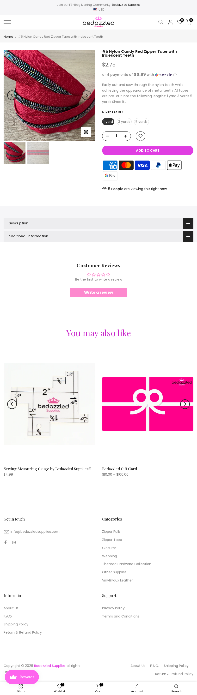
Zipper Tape (112, 539)
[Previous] (12, 95)
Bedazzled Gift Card (119, 468)
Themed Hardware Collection (126, 564)
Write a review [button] (98, 292)
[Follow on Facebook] (5, 542)
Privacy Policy (113, 608)
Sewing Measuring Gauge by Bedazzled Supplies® (47, 468)
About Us (11, 608)
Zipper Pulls (111, 531)
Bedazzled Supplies (126, 5)
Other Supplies (114, 572)
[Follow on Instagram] (14, 542)
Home (8, 36)
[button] (147, 74)
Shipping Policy (16, 624)
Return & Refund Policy (23, 632)
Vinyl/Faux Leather (117, 580)
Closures (109, 547)
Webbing (109, 556)
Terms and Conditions (120, 616)
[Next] (86, 95)
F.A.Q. (8, 616)
